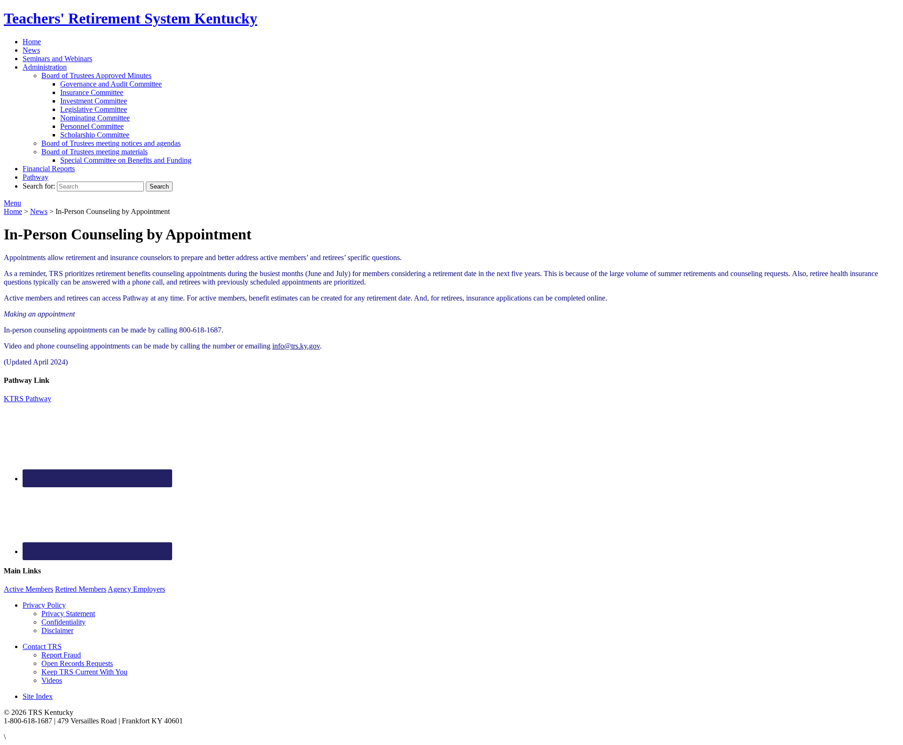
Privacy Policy (44, 605)
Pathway (35, 177)
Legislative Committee (93, 109)
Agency (136, 589)
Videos (51, 680)
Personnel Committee (92, 126)
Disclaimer (57, 630)
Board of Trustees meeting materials (94, 152)
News (31, 50)
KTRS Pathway (27, 399)
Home (32, 42)
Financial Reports (49, 169)
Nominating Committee (95, 118)
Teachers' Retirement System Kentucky (130, 18)
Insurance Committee (91, 92)
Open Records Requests (77, 663)
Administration (45, 67)
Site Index (38, 696)
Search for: (39, 186)
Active (28, 589)
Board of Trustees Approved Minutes (96, 75)
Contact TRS (42, 646)
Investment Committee (93, 101)
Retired (80, 589)
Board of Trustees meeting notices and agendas (111, 143)
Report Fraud (61, 655)
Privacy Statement (68, 614)
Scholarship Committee (94, 135)
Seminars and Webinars (57, 59)
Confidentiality (63, 622)
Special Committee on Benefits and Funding (125, 160)
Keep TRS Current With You (84, 672)
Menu (12, 203)
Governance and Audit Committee (111, 84)
